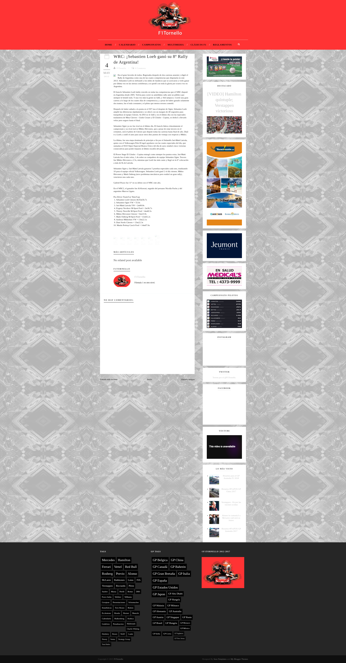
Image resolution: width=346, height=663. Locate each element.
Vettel (118, 567)
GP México (185, 628)
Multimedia (176, 45)
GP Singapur (173, 617)
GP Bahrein (178, 567)
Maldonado (131, 624)
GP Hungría (174, 599)
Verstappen (107, 585)
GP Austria (158, 617)
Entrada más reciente (109, 379)
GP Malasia (158, 605)
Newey (104, 639)
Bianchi (135, 613)
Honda (117, 613)
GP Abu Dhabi (175, 593)
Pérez (131, 585)
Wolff (122, 634)
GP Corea (167, 634)
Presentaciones (119, 602)
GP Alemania (159, 611)
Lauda (130, 634)
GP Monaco (185, 623)
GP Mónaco (173, 605)
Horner (126, 613)
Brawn (114, 634)
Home (108, 45)
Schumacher (133, 602)
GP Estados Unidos (165, 587)
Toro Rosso (119, 608)
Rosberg (107, 573)
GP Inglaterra (178, 633)
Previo (120, 573)
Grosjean (105, 602)
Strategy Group (124, 639)
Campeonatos (151, 45)
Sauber (105, 592)
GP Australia (175, 611)
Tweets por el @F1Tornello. (224, 377)
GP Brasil (157, 623)
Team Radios (106, 644)
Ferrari (106, 567)
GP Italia (184, 573)
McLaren (106, 580)
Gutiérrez (106, 624)
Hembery (105, 634)
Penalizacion (118, 624)
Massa (113, 592)
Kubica (131, 619)
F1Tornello (121, 68)
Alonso (132, 573)
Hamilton (124, 560)
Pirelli (121, 592)
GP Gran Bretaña (164, 573)
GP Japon (159, 594)
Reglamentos (222, 45)
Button (130, 608)
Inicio (149, 379)
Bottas (130, 592)
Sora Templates (220, 659)
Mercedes (108, 560)
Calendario (127, 45)
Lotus (130, 580)
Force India (107, 597)
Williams (128, 597)
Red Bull (131, 567)
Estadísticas (107, 608)
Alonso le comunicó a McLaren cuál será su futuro (231, 517)
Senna (112, 639)
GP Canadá (160, 567)
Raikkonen (119, 580)
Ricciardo (120, 585)
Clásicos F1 (198, 45)
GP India (156, 634)
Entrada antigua (188, 379)
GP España (160, 580)
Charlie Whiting (133, 629)
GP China (177, 560)
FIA (139, 580)
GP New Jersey (179, 638)
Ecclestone (106, 613)
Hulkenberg (119, 619)
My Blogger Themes (239, 659)
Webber (118, 597)
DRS (138, 592)
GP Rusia (187, 617)
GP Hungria (171, 623)
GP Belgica (160, 560)
